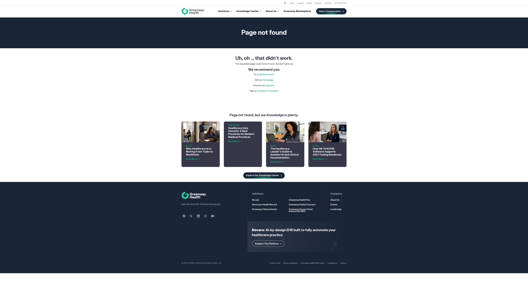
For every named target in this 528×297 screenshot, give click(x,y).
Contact (328, 3)
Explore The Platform (267, 243)
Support (300, 3)
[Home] (210, 195)
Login (292, 3)
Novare (255, 200)
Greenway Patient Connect (302, 204)
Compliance (332, 263)
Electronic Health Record (264, 204)
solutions (269, 85)
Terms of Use (275, 263)
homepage (268, 80)
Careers (318, 3)
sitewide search (266, 74)
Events (309, 3)
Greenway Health (198, 11)
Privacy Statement (290, 263)
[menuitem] (224, 11)
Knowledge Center (248, 11)
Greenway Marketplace (297, 11)
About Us (271, 11)
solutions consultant (268, 91)
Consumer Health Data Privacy (312, 263)
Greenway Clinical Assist (264, 209)
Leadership (336, 209)
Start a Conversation (330, 11)
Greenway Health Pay (299, 200)
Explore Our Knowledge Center (262, 175)
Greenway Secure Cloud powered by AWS (301, 210)
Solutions (223, 11)
